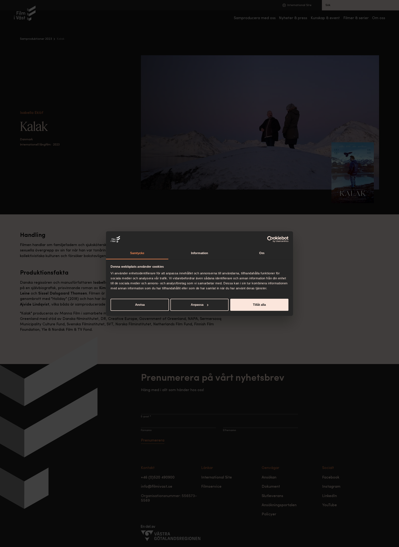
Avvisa (140, 304)
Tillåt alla (259, 304)
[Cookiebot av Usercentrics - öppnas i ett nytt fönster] (270, 239)
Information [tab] (199, 253)
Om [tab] (261, 253)
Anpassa (197, 304)
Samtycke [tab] (137, 253)
